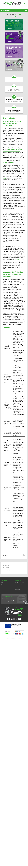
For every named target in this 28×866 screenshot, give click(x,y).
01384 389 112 (18, 259)
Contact (16, 7)
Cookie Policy (18, 589)
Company (4, 580)
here (18, 393)
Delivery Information (19, 582)
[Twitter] (12, 619)
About (2, 582)
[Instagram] (19, 619)
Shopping (7, 570)
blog (4, 178)
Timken (5, 162)
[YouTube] (15, 619)
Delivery (5, 555)
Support (12, 7)
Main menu (6, 10)
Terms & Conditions (19, 584)
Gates (11, 162)
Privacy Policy (18, 587)
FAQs (2, 587)
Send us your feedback (10, 601)
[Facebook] (8, 619)
